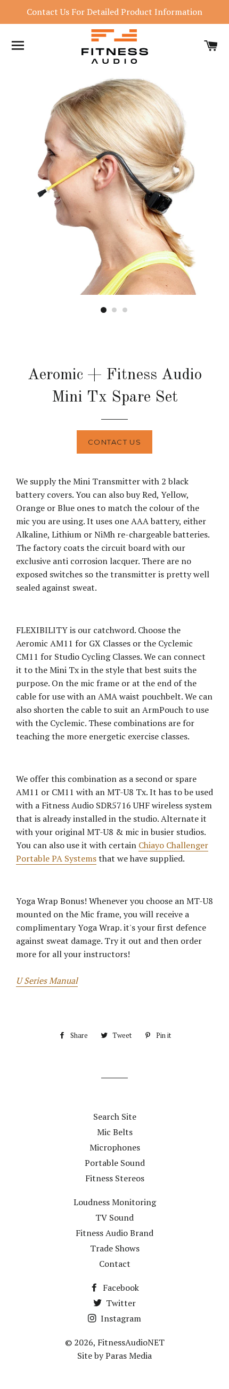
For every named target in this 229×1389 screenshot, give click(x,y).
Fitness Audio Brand (114, 1233)
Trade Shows (115, 1248)
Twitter (120, 1303)
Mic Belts (115, 1132)
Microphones (114, 1147)
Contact (114, 1263)
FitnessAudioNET (131, 1342)
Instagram (120, 1318)
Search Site (114, 1116)
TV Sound (114, 1217)
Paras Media (128, 1355)
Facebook (120, 1287)
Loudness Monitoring (114, 1202)
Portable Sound (115, 1163)
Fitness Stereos (114, 1178)
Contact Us (114, 442)
